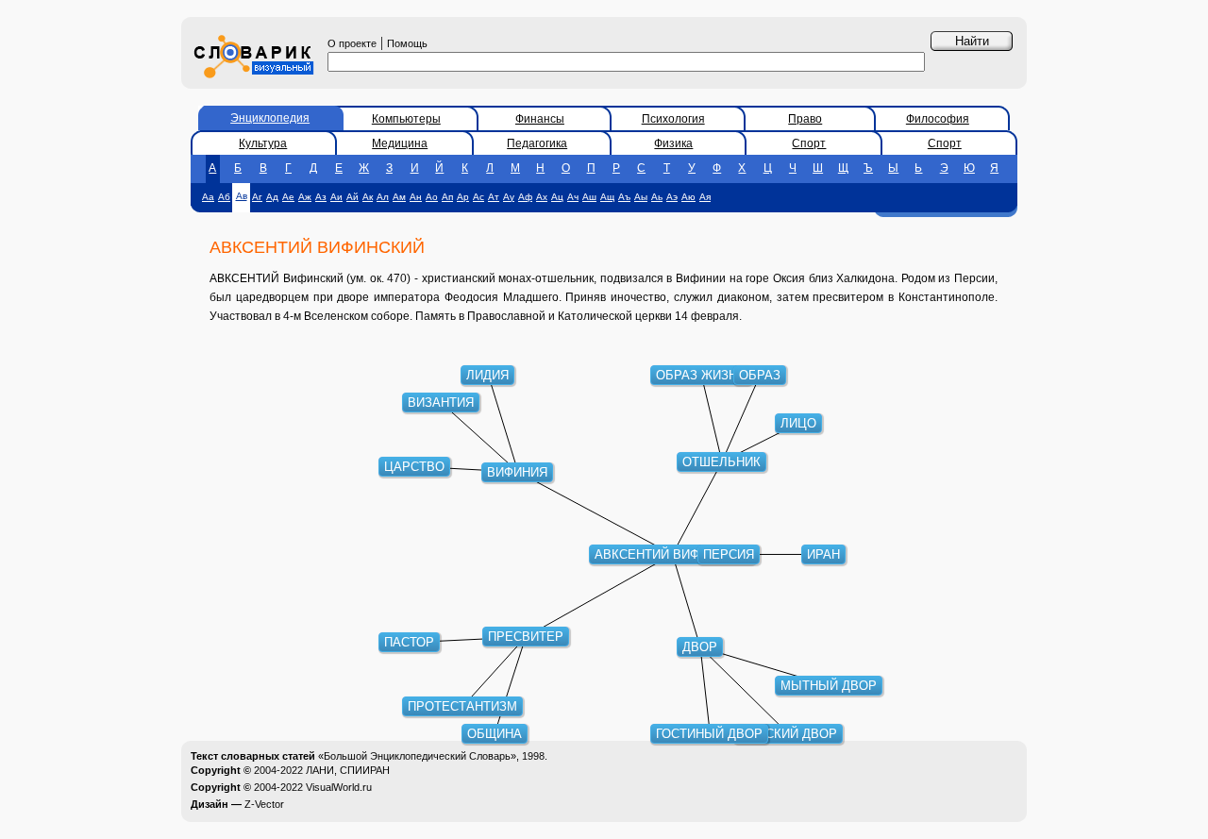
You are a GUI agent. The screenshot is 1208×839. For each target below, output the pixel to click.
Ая (705, 197)
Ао (432, 197)
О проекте (352, 43)
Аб (224, 197)
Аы (640, 197)
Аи (336, 197)
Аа (208, 197)
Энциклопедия (270, 118)
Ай (352, 197)
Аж (304, 197)
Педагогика (537, 143)
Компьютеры (406, 119)
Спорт (809, 143)
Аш (589, 197)
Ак (367, 197)
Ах (541, 197)
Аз (321, 197)
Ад (272, 197)
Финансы (539, 119)
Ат (493, 197)
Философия (937, 119)
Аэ (672, 197)
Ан (416, 197)
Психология (673, 119)
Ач (573, 197)
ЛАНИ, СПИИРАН (348, 770)
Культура (263, 143)
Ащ (607, 197)
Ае (288, 197)
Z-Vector (264, 804)
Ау (508, 197)
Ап (447, 197)
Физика (673, 143)
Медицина (400, 143)
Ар (463, 197)
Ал (383, 197)
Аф (525, 197)
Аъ (624, 197)
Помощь (407, 43)
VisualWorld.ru (339, 787)
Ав (241, 196)
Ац (557, 197)
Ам (399, 197)
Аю (688, 197)
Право (805, 119)
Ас (478, 197)
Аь (657, 197)
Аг (257, 197)
